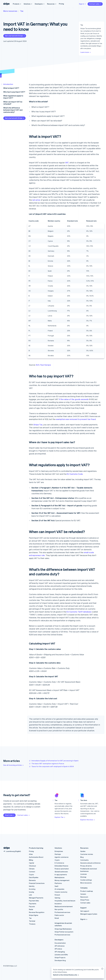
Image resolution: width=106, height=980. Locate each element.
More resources (10, 11)
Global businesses (61, 872)
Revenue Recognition (36, 912)
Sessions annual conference (90, 863)
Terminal (32, 921)
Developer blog (60, 960)
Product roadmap (86, 891)
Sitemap (83, 877)
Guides (82, 851)
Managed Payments (36, 898)
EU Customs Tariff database (79, 611)
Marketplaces (59, 877)
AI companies (59, 889)
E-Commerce (59, 863)
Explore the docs (86, 820)
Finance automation (62, 869)
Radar (31, 909)
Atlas (31, 854)
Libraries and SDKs (61, 955)
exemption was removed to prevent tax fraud (76, 419)
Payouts (32, 906)
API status (58, 949)
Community (84, 860)
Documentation (60, 943)
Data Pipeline (33, 877)
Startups (58, 854)
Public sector (59, 915)
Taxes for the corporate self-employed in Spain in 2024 (52, 766)
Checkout (32, 866)
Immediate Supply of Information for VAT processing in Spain (54, 761)
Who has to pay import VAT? (14, 92)
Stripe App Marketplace (63, 929)
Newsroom (84, 897)
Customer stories (86, 854)
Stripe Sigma (33, 915)
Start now (9, 815)
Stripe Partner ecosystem (64, 932)
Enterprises (59, 851)
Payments (32, 904)
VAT (67, 162)
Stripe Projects (60, 957)
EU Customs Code (75, 474)
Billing (31, 860)
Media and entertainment (64, 906)
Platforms (58, 883)
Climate (31, 869)
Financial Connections (37, 883)
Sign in (81, 4)
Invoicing (32, 889)
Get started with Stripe (14, 36)
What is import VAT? (11, 88)
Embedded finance (61, 866)
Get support (84, 911)
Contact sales (94, 4)
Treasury (32, 924)
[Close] (102, 969)
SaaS (56, 886)
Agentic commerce (61, 857)
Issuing (31, 892)
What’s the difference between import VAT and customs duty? (12, 110)
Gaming (57, 898)
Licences (83, 874)
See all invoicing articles (12, 765)
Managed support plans (88, 914)
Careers (83, 894)
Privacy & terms (86, 866)
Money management (62, 880)
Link (30, 895)
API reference (60, 946)
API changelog (60, 952)
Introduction (8, 84)
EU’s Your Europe (43, 365)
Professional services (62, 912)
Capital (31, 863)
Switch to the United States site (65, 975)
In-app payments (61, 874)
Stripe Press (84, 900)
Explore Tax (59, 817)
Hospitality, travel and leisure (65, 901)
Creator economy (61, 892)
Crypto (31, 874)
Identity (32, 886)
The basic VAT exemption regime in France (47, 763)
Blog (82, 857)
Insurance (58, 904)
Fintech (57, 895)
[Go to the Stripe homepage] (6, 848)
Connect (32, 872)
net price (36, 200)
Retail (57, 918)
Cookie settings (86, 880)
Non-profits (59, 909)
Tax (21, 11)
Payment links (34, 901)
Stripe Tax (37, 424)
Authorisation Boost (36, 857)
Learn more (84, 52)
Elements (32, 880)
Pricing (61, 4)
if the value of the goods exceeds (74, 399)
